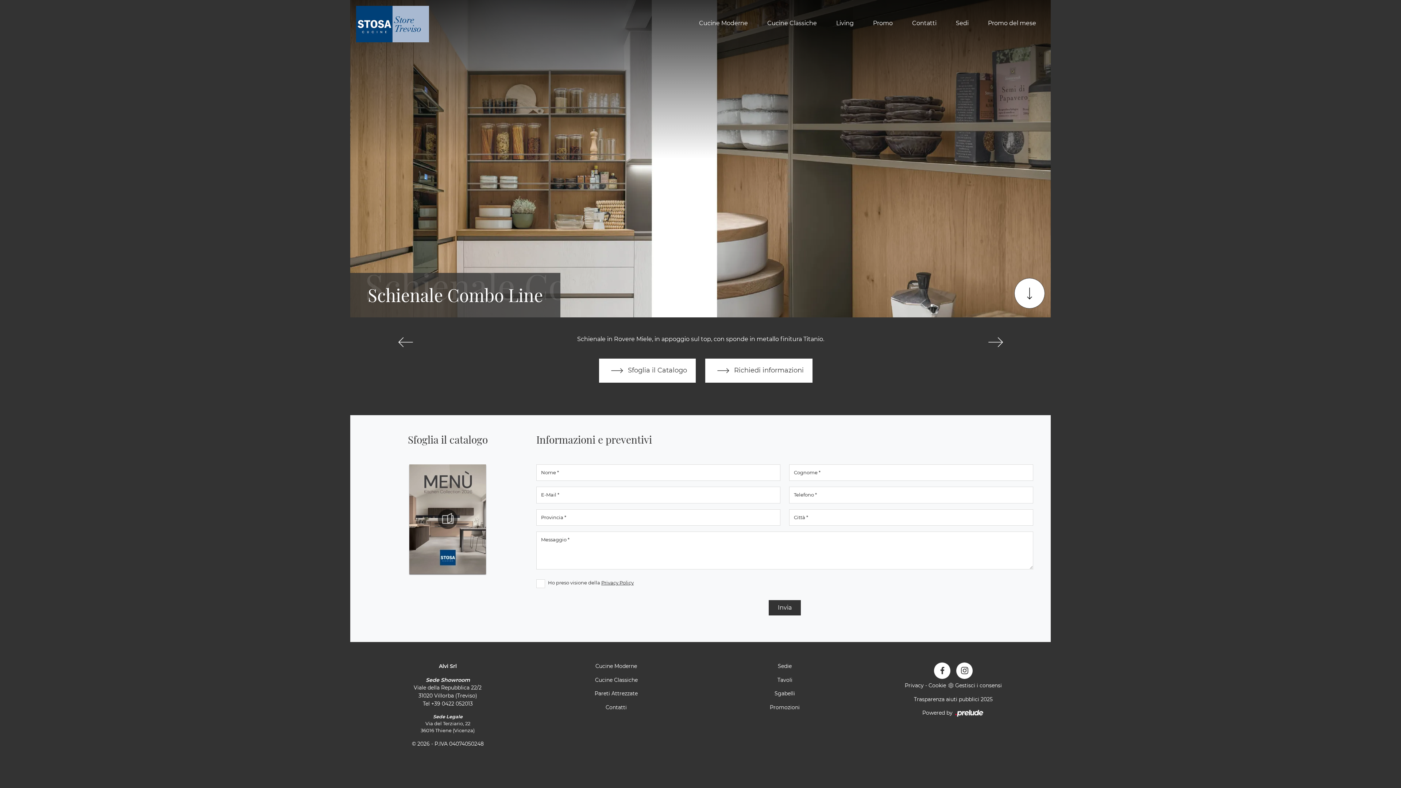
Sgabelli (785, 693)
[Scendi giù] (1029, 293)
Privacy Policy (617, 583)
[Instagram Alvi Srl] (964, 671)
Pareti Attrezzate (616, 693)
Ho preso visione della (591, 583)
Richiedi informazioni (768, 370)
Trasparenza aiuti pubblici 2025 (953, 699)
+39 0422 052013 (452, 703)
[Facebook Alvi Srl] (942, 671)
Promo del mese (1012, 23)
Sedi (962, 23)
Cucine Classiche (792, 23)
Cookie (937, 685)
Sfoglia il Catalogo (656, 370)
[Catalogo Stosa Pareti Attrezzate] (447, 519)
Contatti (924, 23)
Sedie (785, 666)
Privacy (914, 685)
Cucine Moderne (723, 23)
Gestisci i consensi (978, 685)
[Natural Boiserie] (995, 342)
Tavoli (784, 680)
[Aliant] (405, 342)
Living (845, 23)
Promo (883, 23)
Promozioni (785, 707)
